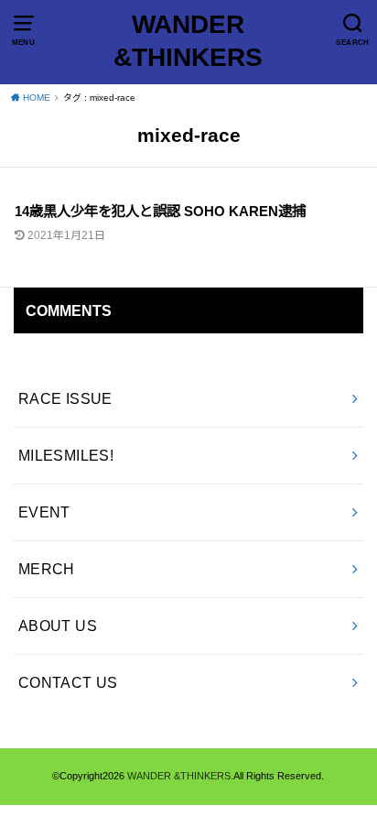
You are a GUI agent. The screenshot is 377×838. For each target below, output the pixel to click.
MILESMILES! (66, 455)
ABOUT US (57, 625)
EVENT (44, 512)
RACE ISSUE (65, 398)
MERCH (46, 568)
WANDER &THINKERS (188, 40)
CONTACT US (68, 682)
